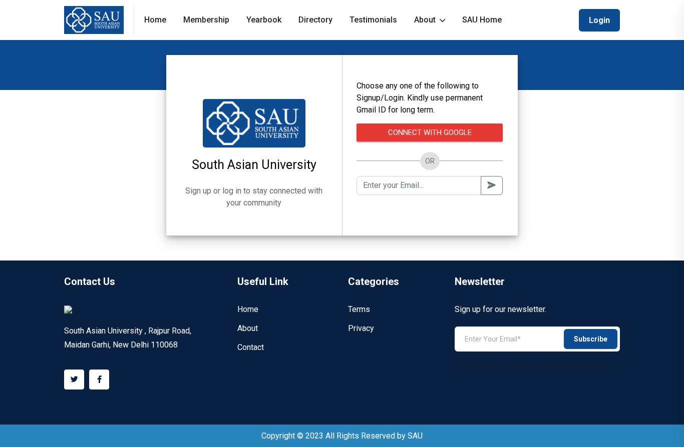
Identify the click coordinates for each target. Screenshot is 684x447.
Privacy (361, 328)
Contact (250, 347)
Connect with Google (430, 132)
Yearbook (263, 19)
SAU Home (482, 19)
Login (599, 20)
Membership (206, 19)
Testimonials (373, 19)
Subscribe (590, 339)
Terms (359, 309)
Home (155, 19)
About (426, 19)
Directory (315, 19)
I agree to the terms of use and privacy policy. (540, 365)
